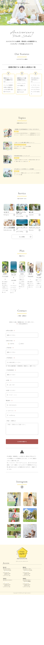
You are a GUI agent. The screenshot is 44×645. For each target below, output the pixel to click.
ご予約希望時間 (11, 370)
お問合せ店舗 (10, 330)
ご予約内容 (10, 347)
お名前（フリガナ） (11, 390)
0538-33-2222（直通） (27, 575)
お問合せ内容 (10, 340)
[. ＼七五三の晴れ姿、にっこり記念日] (30, 499)
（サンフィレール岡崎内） (27, 581)
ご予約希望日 (10, 357)
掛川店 (4, 567)
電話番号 (9, 400)
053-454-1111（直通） (7, 586)
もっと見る (22, 236)
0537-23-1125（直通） (7, 575)
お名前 (8, 380)
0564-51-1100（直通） (27, 586)
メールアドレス (11, 410)
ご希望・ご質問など (11, 420)
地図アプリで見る (6, 571)
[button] (5, 272)
